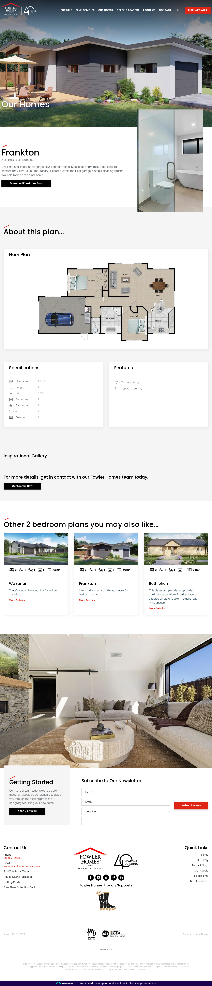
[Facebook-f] (91, 878)
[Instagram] (106, 878)
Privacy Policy (106, 949)
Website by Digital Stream (195, 934)
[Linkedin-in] (121, 878)
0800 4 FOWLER (13, 858)
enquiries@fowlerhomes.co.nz (22, 866)
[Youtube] (98, 878)
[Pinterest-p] (114, 878)
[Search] (178, 10)
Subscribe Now (191, 805)
